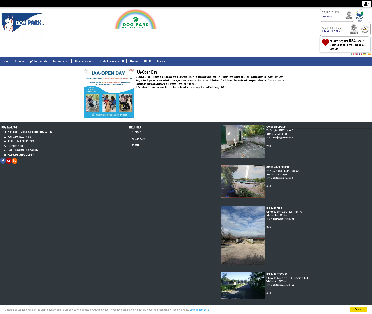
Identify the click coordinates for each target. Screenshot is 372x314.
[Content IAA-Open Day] (109, 93)
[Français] (360, 53)
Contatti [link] (161, 61)
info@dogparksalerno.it (283, 137)
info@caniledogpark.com (26, 150)
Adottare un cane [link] (61, 61)
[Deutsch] (364, 53)
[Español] (369, 53)
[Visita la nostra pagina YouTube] (9, 161)
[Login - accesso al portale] (366, 4)
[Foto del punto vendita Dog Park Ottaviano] (243, 285)
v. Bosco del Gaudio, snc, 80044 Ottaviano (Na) (30, 132)
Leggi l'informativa (199, 309)
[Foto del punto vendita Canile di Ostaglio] (243, 140)
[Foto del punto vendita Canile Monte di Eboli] (243, 181)
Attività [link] (147, 61)
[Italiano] (352, 53)
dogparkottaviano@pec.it (24, 154)
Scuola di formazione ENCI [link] (112, 61)
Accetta (359, 309)
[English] (356, 53)
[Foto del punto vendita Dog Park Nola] (243, 235)
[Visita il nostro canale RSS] (14, 161)
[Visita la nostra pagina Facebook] (3, 161)
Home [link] (5, 61)
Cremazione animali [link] (84, 61)
